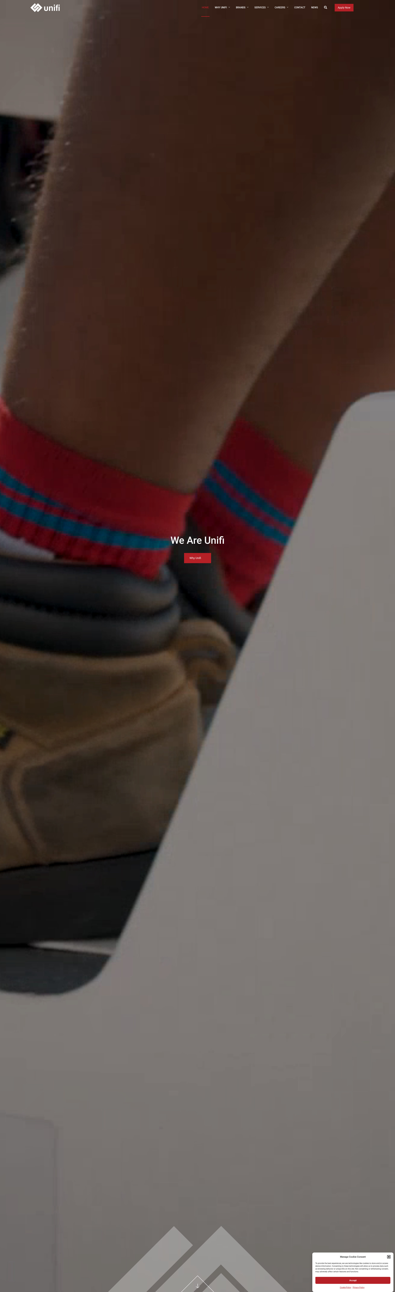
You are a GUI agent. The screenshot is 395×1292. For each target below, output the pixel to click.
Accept (353, 1280)
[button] (388, 1256)
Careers (280, 7)
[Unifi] (45, 7)
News (314, 7)
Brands (240, 7)
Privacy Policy (358, 1288)
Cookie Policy (345, 1288)
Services (260, 7)
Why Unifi (221, 7)
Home (205, 7)
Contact (299, 7)
